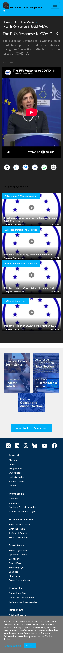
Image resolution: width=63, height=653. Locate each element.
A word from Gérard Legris (22, 511)
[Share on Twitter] (7, 167)
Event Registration (18, 550)
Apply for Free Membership (31, 427)
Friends (12, 485)
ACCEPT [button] (30, 645)
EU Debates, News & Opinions (26, 7)
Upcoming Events (18, 554)
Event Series (15, 558)
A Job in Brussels (17, 614)
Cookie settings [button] (13, 645)
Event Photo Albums (19, 580)
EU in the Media (17, 528)
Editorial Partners (18, 477)
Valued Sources (17, 481)
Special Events (16, 563)
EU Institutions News (20, 524)
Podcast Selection (18, 537)
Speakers (13, 571)
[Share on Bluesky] (25, 167)
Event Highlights (17, 567)
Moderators (15, 576)
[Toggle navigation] (55, 5)
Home (6, 22)
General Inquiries (17, 593)
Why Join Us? (15, 498)
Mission (13, 459)
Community (15, 502)
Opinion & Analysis (18, 533)
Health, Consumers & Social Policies (25, 26)
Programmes (15, 468)
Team (12, 464)
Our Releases (16, 472)
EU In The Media (23, 22)
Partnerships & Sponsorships (24, 601)
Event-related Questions (21, 597)
